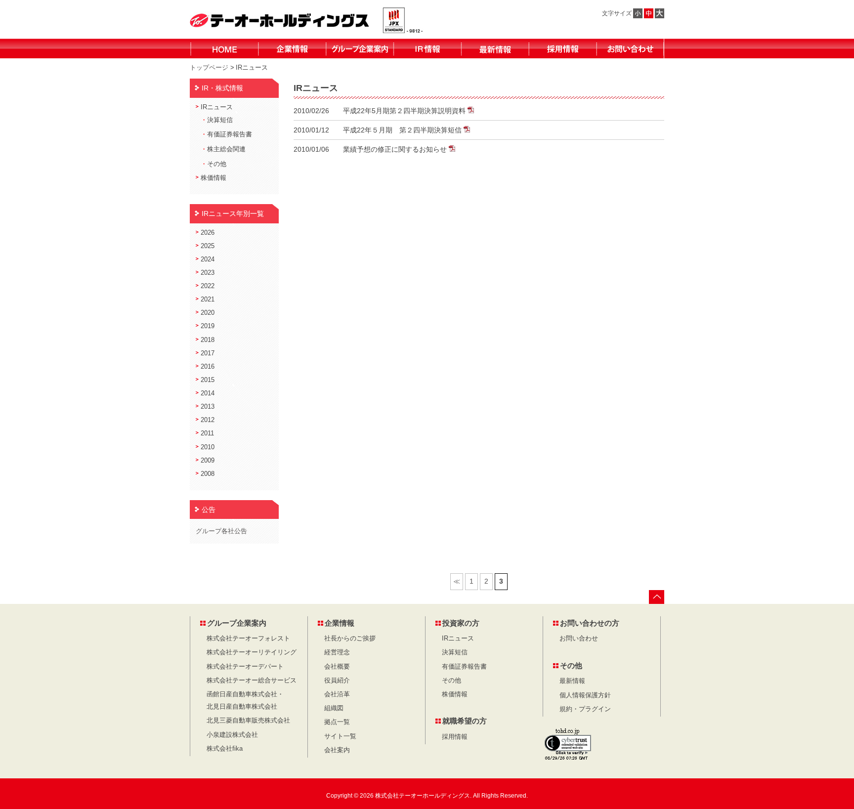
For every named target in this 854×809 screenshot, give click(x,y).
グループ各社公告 (221, 531)
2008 (207, 473)
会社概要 (337, 666)
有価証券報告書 (229, 134)
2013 (207, 406)
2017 (207, 353)
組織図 (333, 708)
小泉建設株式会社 (232, 734)
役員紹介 (337, 680)
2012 (207, 420)
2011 (207, 433)
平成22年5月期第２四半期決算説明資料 (405, 111)
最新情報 (572, 681)
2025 (207, 246)
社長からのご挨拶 (350, 638)
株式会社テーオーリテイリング (252, 652)
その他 (216, 164)
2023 (207, 272)
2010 (207, 447)
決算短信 (220, 120)
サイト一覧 (340, 736)
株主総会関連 (226, 149)
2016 (207, 366)
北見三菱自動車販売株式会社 (248, 720)
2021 (207, 299)
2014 (207, 393)
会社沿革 (337, 694)
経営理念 (337, 652)
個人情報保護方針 (585, 695)
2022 (207, 286)
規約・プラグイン (585, 709)
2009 (207, 460)
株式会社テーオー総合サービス (252, 680)
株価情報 (213, 177)
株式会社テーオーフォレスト (248, 638)
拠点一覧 (337, 722)
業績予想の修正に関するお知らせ (396, 149)
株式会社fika (225, 748)
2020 (207, 312)
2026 (207, 232)
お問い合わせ (578, 638)
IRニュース (217, 107)
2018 (207, 340)
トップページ (209, 67)
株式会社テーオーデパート (245, 666)
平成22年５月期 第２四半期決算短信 (403, 130)
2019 (207, 326)
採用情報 (455, 736)
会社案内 (337, 750)
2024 (207, 259)
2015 (207, 380)
